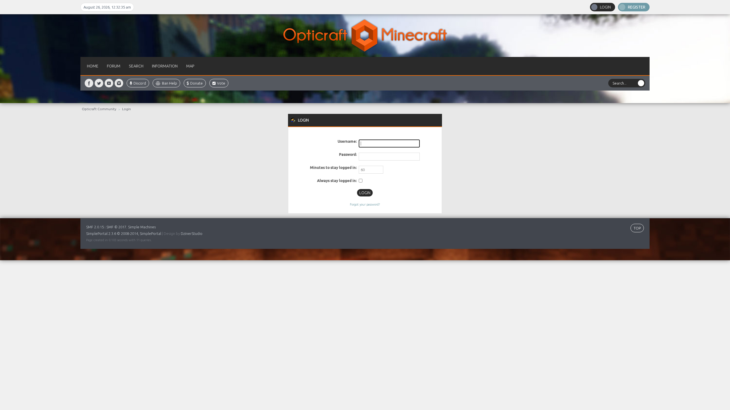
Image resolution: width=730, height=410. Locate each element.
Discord (139, 83)
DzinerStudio (191, 233)
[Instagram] (119, 83)
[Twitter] (99, 83)
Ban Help (169, 83)
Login (605, 7)
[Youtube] (109, 83)
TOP (637, 228)
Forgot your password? (365, 204)
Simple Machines (142, 227)
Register (636, 7)
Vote (221, 83)
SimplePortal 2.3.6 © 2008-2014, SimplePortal (123, 233)
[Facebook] (89, 83)
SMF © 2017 (116, 227)
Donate (196, 83)
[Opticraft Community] (365, 36)
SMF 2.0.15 (95, 227)
